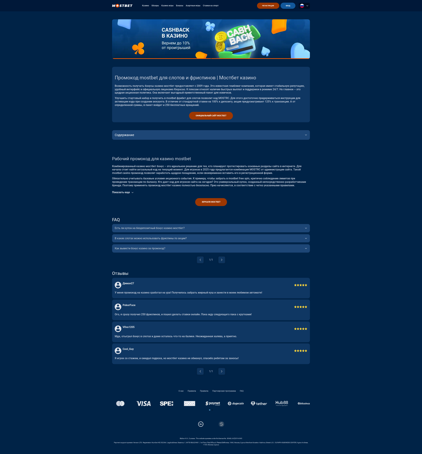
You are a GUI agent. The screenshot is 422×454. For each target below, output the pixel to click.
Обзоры (155, 5)
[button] (209, 410)
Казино (145, 5)
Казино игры (167, 5)
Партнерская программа (224, 391)
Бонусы (179, 5)
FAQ (241, 391)
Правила (192, 391)
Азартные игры (193, 5)
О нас (181, 391)
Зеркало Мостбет (211, 202)
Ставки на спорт (211, 5)
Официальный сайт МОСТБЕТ (211, 115)
